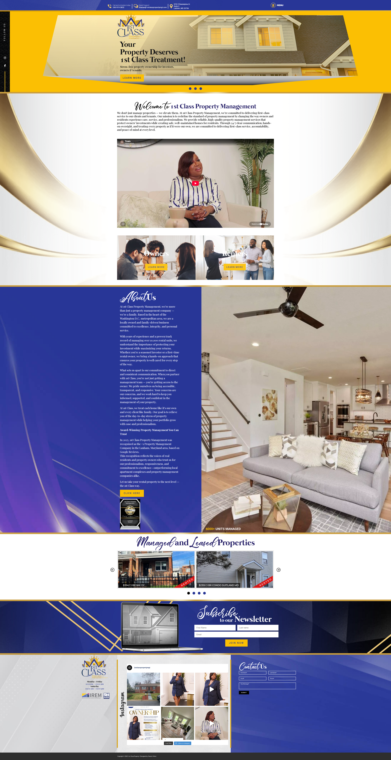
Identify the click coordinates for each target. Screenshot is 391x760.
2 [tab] (194, 593)
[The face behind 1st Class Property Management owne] (177, 689)
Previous (112, 570)
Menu (279, 5)
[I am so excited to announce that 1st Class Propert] (177, 723)
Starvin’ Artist (152, 756)
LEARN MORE (132, 78)
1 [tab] (188, 593)
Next (279, 570)
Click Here (132, 493)
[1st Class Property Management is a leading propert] (211, 689)
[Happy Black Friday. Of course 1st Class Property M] (143, 723)
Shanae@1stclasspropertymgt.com (153, 7)
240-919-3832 (118, 7)
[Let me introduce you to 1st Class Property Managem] (211, 723)
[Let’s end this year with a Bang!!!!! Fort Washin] (143, 689)
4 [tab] (204, 593)
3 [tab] (199, 593)
